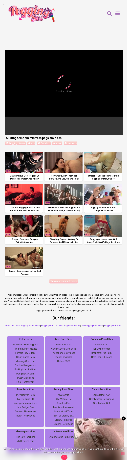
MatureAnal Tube (63, 411)
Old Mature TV (63, 399)
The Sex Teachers (25, 437)
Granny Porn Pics (63, 419)
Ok (64, 457)
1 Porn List (10, 325)
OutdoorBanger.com (25, 365)
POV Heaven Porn (25, 395)
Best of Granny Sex (64, 415)
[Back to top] (117, 445)
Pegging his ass (16, 143)
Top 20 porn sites (101, 348)
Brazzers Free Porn (101, 353)
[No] (123, 453)
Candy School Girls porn (63, 348)
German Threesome (25, 411)
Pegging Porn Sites (113, 325)
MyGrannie (63, 395)
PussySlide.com (25, 377)
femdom (45, 143)
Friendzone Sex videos (63, 353)
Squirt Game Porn (25, 357)
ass (33, 143)
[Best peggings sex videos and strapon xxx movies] (31, 13)
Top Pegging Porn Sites (92, 325)
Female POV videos (25, 353)
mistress (72, 143)
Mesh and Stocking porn (25, 344)
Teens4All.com (63, 344)
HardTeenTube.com (101, 357)
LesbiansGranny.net (63, 407)
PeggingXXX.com (25, 373)
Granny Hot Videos (63, 424)
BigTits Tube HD (25, 399)
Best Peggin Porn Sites (69, 325)
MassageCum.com (25, 361)
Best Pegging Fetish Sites (28, 325)
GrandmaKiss (63, 403)
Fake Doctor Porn (25, 382)
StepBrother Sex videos (101, 399)
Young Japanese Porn (25, 403)
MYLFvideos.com (25, 441)
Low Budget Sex (25, 407)
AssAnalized (101, 344)
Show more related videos (63, 281)
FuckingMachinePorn (25, 369)
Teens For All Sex (63, 357)
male (59, 143)
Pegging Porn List (49, 325)
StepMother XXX (101, 395)
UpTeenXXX (63, 361)
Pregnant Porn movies (25, 348)
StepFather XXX (101, 403)
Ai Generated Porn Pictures (63, 437)
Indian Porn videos (25, 415)
